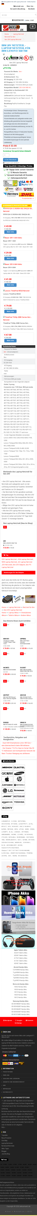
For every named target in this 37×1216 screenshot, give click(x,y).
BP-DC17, (4, 826)
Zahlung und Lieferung (11, 1078)
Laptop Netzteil (18, 34)
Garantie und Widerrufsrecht (14, 1082)
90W (26, 87)
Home (7, 34)
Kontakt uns (19, 6)
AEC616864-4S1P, (11, 845)
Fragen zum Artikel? (12, 163)
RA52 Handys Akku (20, 987)
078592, (32, 829)
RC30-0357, (15, 826)
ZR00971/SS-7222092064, (18, 853)
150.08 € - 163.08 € (16, 1172)
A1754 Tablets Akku (20, 958)
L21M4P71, (5, 832)
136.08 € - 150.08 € (5, 1172)
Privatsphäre (8, 1072)
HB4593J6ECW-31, (11, 840)
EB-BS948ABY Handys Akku (21, 1004)
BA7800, (13, 834)
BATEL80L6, (12, 837)
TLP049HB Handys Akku (20, 970)
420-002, (20, 845)
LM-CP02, (4, 856)
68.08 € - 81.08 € (14, 1167)
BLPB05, (4, 829)
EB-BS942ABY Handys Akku (21, 1006)
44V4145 (23, 695)
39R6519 (23, 722)
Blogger (4, 1151)
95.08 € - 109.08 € (5, 1170)
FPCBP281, (30, 853)
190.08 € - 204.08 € (16, 1175)
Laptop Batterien (7, 1143)
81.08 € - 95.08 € (24, 1167)
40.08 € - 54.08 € (32, 1164)
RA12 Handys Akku (20, 997)
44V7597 (6, 695)
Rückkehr (31, 9)
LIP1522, (21, 829)
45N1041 (6, 639)
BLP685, (25, 840)
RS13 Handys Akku (20, 992)
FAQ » (3, 1127)
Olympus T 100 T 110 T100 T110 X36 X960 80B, (16, 850)
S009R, (27, 829)
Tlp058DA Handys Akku (20, 978)
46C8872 (6, 667)
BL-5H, (3, 845)
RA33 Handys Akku (20, 995)
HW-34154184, (6, 824)
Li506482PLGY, (6, 821)
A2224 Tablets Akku (20, 953)
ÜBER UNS (6, 1075)
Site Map (4, 1140)
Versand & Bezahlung (17, 9)
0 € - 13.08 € (4, 1164)
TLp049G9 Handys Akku (20, 975)
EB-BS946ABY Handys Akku (21, 1009)
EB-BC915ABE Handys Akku (21, 1014)
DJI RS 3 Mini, (5, 853)
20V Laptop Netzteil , (9, 559)
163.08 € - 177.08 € (27, 1172)
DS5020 (5, 722)
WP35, (16, 829)
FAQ (30, 1211)
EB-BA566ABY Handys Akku (21, 1012)
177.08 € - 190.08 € (5, 1175)
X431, (9, 856)
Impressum (7, 1088)
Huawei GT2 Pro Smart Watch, (10, 848)
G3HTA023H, (30, 837)
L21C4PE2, (20, 834)
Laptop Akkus (14, 613)
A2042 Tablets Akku (20, 963)
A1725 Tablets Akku (20, 961)
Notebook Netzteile (8, 1146)
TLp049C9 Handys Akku (20, 980)
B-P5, (9, 826)
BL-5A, (11, 832)
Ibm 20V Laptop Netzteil (13, 39)
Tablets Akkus (13, 615)
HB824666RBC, (6, 834)
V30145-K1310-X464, (8, 842)
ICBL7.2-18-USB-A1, (25, 826)
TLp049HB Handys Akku (20, 972)
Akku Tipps (5, 1148)
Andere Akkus (26, 615)
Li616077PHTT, (23, 824)
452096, (14, 856)
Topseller (5, 1135)
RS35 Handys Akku (20, 989)
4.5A (23, 87)
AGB (4, 1085)
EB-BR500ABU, (21, 837)
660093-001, (18, 842)
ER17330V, (31, 840)
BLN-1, (20, 840)
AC (30, 87)
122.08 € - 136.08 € (27, 1170)
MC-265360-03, (22, 856)
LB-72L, (31, 824)
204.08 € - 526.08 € (27, 1175)
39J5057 (23, 667)
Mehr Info (10, 232)
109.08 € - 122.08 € (16, 1170)
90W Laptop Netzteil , (10, 562)
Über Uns (30, 6)
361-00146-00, (28, 834)
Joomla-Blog (6, 1154)
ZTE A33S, (5, 837)
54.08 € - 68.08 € (5, 1167)
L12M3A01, (17, 832)
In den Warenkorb (10, 160)
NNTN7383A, (22, 821)
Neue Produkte (6, 1138)
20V (20, 87)
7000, (3, 840)
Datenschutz (8, 1092)
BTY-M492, (14, 824)
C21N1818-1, (27, 842)
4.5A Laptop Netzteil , (26, 559)
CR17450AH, (25, 832)
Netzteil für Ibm (10, 37)
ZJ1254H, (14, 821)
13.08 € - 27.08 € (12, 1164)
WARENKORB (19, 20)
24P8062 (23, 639)
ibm (20, 71)
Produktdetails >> (28, 198)
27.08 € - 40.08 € (22, 1164)
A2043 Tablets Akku (20, 955)
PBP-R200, (10, 829)
